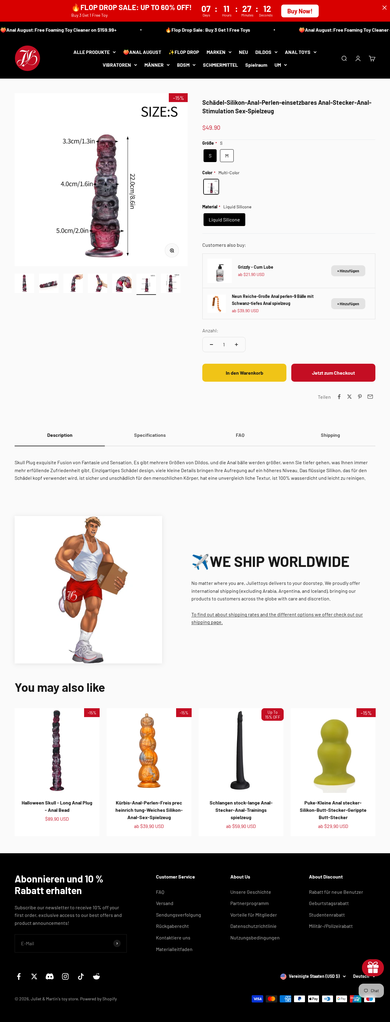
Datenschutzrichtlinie (253, 926)
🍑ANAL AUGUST (142, 52)
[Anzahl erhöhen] (236, 344)
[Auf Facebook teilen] (339, 396)
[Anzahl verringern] (211, 344)
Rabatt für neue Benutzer (336, 892)
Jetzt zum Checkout (333, 373)
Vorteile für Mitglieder (253, 915)
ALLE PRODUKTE (91, 52)
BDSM (183, 64)
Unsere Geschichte (250, 892)
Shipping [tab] (330, 435)
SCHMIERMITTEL (220, 64)
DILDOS (263, 52)
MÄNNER (154, 64)
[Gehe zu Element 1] (24, 284)
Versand (164, 903)
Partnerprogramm (249, 903)
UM (278, 64)
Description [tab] (60, 435)
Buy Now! (300, 11)
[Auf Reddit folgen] (96, 976)
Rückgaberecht (172, 926)
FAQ (160, 892)
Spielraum (256, 64)
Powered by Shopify (98, 998)
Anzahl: (210, 330)
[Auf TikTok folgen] (81, 976)
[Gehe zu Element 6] (146, 284)
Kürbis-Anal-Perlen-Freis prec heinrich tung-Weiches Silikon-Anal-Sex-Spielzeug (149, 810)
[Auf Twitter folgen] (34, 976)
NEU (243, 52)
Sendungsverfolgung (178, 915)
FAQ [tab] (240, 435)
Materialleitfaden (174, 949)
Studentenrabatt (327, 915)
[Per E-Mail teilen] (370, 396)
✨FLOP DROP (183, 52)
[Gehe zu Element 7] (170, 284)
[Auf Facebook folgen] (19, 976)
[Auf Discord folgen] (50, 976)
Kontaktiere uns (173, 937)
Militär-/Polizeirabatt (331, 926)
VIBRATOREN (117, 64)
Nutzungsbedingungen (255, 937)
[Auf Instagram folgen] (65, 976)
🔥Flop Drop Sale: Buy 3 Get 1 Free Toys (200, 30)
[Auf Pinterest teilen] (360, 396)
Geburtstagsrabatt (329, 903)
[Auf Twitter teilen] (349, 396)
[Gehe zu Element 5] (122, 284)
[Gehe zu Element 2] (48, 284)
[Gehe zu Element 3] (73, 284)
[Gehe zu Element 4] (97, 284)
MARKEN (216, 52)
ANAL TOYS (297, 52)
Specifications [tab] (150, 435)
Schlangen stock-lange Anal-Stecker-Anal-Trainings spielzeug (241, 810)
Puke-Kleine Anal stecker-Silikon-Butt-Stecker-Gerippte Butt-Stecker (333, 810)
